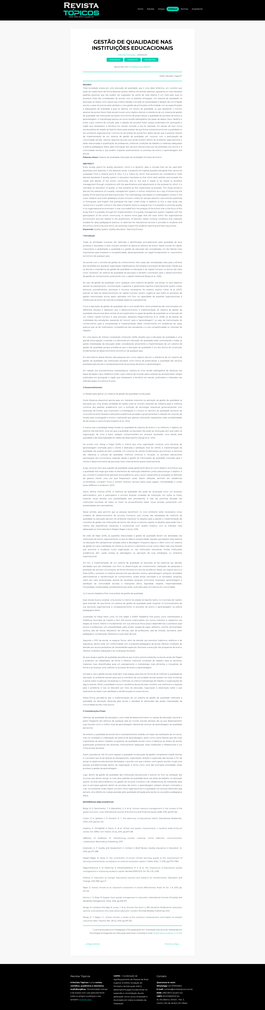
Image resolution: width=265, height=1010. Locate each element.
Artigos (161, 9)
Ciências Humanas (126, 55)
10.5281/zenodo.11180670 (140, 67)
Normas (184, 9)
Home (140, 9)
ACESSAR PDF (132, 60)
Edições (150, 9)
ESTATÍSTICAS (150, 60)
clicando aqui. (85, 1000)
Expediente (197, 9)
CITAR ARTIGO (115, 60)
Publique (172, 9)
